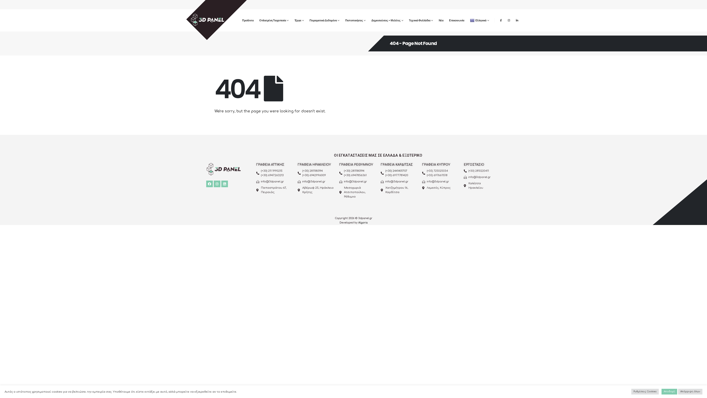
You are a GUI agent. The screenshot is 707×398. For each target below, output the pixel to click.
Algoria (363, 222)
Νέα (441, 20)
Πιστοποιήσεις (354, 20)
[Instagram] (508, 20)
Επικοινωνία (456, 20)
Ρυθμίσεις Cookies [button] (645, 391)
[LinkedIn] (516, 20)
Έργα (297, 20)
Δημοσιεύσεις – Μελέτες (386, 20)
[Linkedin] (224, 184)
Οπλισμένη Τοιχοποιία (272, 20)
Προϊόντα (248, 20)
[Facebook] (500, 20)
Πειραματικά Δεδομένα (323, 20)
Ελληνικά (480, 20)
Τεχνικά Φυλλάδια (419, 20)
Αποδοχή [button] (669, 391)
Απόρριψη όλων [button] (690, 391)
